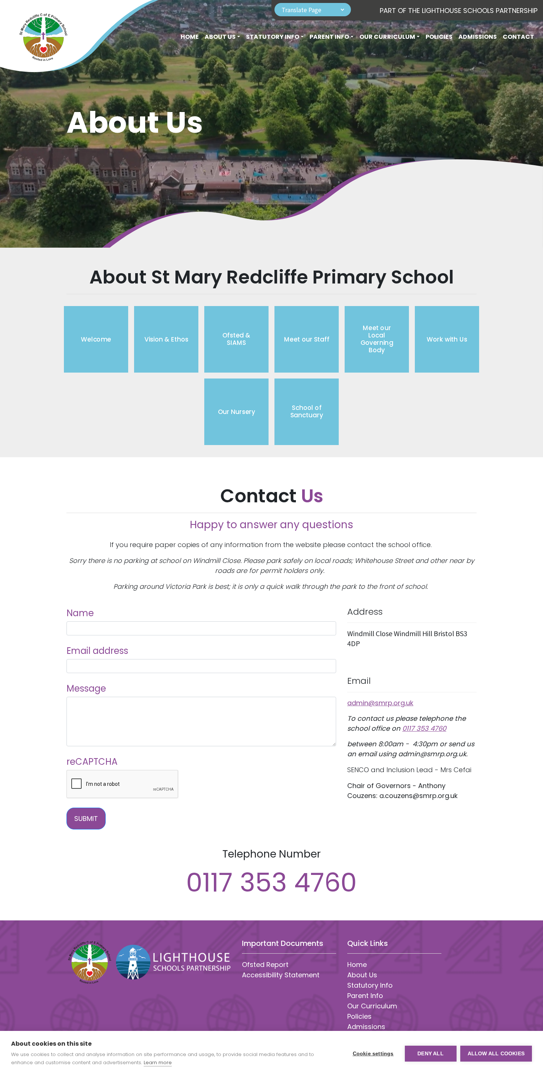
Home (190, 37)
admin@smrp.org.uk (380, 702)
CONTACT (518, 37)
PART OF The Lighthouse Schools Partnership (458, 10)
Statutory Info (370, 985)
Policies (439, 37)
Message (86, 688)
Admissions (477, 37)
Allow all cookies (496, 1053)
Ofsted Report (265, 964)
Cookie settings (373, 1053)
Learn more (158, 1062)
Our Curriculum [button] (387, 37)
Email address (97, 651)
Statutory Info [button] (272, 37)
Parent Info (365, 995)
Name (80, 613)
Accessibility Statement (281, 975)
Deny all (430, 1053)
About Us (362, 975)
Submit (86, 818)
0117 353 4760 (424, 728)
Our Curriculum (372, 1006)
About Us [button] (220, 37)
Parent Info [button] (329, 37)
